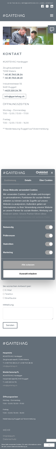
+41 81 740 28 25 (14, 77)
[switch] (49, 235)
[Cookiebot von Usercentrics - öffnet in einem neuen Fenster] (36, 173)
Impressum (9, 436)
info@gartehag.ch (29, 3)
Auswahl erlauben (28, 274)
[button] (51, 15)
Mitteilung (8, 304)
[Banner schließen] (52, 173)
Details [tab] (28, 180)
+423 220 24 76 (13, 90)
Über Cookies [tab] (45, 180)
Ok (49, 445)
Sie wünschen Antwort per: (17, 286)
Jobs (42, 3)
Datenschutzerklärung (18, 446)
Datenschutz (9, 439)
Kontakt (49, 3)
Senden (10, 325)
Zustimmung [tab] (10, 180)
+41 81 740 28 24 (14, 74)
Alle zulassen (28, 265)
